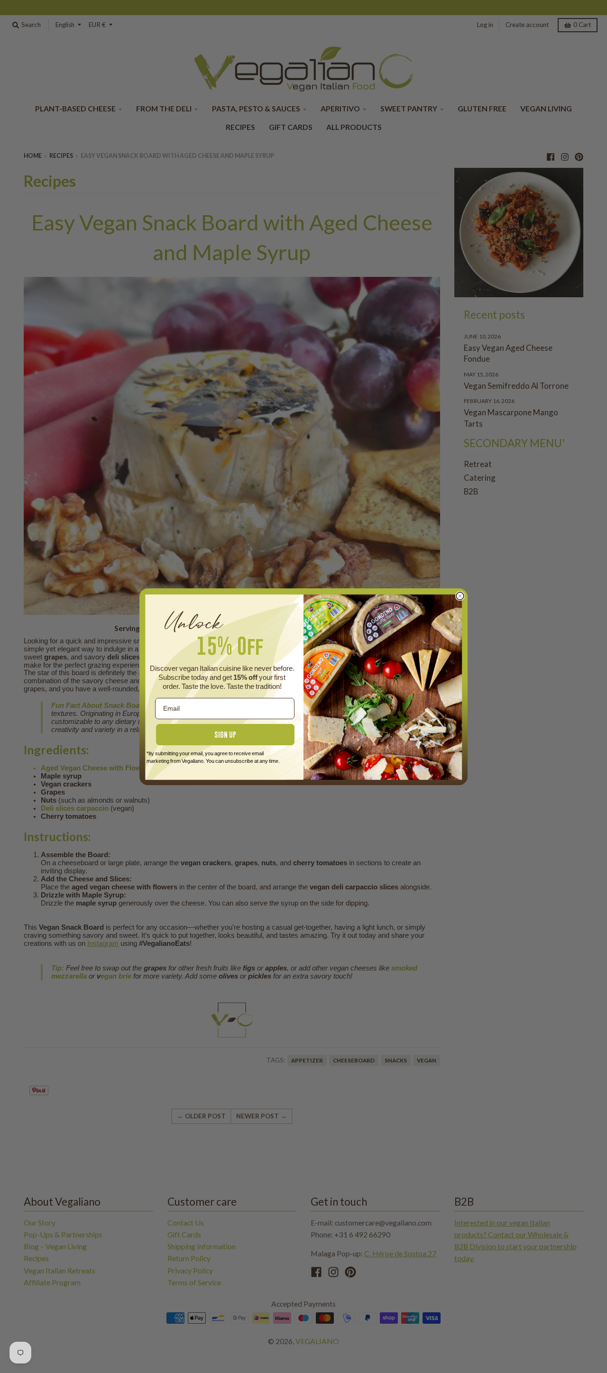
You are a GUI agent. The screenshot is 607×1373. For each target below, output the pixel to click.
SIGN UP (225, 734)
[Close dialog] (460, 596)
